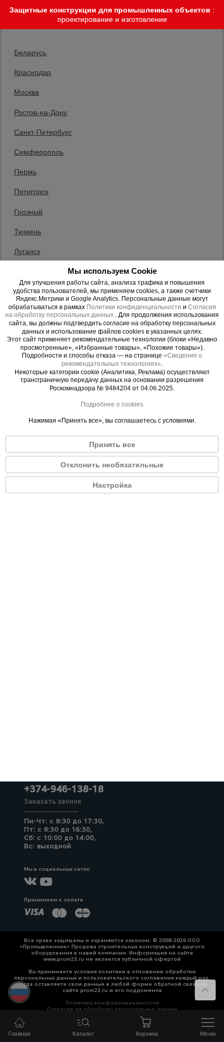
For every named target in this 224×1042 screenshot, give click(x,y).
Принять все (112, 444)
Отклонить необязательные (112, 465)
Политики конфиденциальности (133, 306)
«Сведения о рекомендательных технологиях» (131, 359)
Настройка (112, 485)
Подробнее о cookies (112, 404)
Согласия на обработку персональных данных (110, 311)
